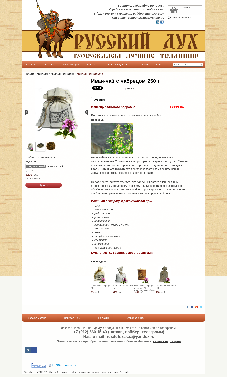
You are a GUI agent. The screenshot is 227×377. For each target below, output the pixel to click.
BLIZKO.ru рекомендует (64, 365)
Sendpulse (125, 372)
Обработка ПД (135, 317)
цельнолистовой (55, 166)
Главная (31, 64)
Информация (71, 64)
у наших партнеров (166, 341)
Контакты (93, 64)
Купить (44, 185)
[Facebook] (34, 350)
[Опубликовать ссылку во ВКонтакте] (187, 307)
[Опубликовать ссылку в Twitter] (201, 307)
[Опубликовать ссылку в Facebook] (191, 307)
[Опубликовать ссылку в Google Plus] (196, 307)
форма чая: (31, 162)
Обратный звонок (181, 17)
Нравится (128, 88)
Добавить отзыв (37, 317)
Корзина (185, 7)
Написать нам (72, 317)
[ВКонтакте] (28, 350)
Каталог (49, 64)
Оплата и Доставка (118, 64)
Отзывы (143, 64)
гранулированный (36, 166)
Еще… (160, 64)
